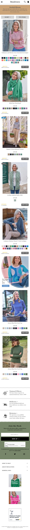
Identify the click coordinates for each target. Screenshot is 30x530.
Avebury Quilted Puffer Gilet (15, 195)
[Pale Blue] (15, 154)
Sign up (14, 439)
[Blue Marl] (17, 60)
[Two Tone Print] (8, 328)
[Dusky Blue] (24, 108)
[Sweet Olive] (5, 108)
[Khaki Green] (13, 154)
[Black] (4, 58)
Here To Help (6, 463)
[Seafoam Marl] (16, 62)
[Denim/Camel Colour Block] (8, 248)
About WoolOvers (8, 467)
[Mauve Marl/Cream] (14, 248)
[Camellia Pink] (9, 58)
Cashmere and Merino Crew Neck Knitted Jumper (15, 52)
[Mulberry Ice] (11, 60)
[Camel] (27, 58)
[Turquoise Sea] (6, 60)
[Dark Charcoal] (25, 58)
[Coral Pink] (2, 60)
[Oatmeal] (12, 108)
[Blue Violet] (13, 58)
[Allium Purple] (13, 60)
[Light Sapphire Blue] (8, 108)
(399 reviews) (4, 159)
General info (6, 470)
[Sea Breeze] (6, 58)
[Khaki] (26, 328)
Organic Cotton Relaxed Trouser (15, 149)
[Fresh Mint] (19, 246)
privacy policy (18, 450)
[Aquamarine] (18, 108)
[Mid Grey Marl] (10, 328)
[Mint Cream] (21, 246)
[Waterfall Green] (22, 108)
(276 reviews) (4, 113)
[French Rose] (18, 328)
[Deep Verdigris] (19, 60)
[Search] (25, 2)
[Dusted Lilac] (9, 60)
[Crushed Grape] (3, 108)
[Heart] (21, 60)
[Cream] (23, 58)
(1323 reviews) (5, 333)
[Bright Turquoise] (12, 62)
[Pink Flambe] (21, 58)
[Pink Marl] (16, 248)
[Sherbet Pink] (20, 108)
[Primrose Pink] (24, 248)
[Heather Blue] (22, 328)
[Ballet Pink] (15, 60)
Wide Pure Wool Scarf (15, 103)
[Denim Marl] (27, 60)
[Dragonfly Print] (3, 328)
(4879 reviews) (5, 67)
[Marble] (19, 58)
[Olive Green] (26, 248)
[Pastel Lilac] (26, 108)
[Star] (18, 62)
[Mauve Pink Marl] (5, 248)
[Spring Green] (11, 246)
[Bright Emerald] (11, 58)
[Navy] (2, 58)
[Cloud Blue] (23, 60)
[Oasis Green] (17, 154)
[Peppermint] (24, 328)
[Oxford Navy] (11, 154)
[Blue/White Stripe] (5, 328)
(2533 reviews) (5, 253)
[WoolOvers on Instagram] (24, 454)
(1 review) (4, 205)
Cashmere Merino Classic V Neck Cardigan (15, 241)
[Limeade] (4, 60)
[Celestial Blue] (25, 60)
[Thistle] (19, 154)
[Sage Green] (15, 200)
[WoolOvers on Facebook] (5, 454)
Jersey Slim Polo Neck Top (15, 323)
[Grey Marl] (10, 108)
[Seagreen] (21, 154)
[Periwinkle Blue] (20, 248)
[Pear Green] (15, 58)
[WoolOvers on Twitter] (15, 454)
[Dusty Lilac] (22, 248)
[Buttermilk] (17, 58)
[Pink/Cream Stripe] (14, 62)
